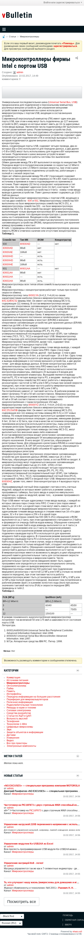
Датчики (11, 735)
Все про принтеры (17, 743)
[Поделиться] (76, 58)
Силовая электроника (19, 710)
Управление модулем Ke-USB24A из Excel (28, 843)
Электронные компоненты (21, 746)
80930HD (8, 256)
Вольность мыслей (17, 718)
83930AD (8, 248)
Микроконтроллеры (29, 36)
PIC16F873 (35, 810)
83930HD (8, 260)
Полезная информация (20, 702)
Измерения (13, 737)
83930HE (8, 264)
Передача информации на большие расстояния (33, 696)
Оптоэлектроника (16, 685)
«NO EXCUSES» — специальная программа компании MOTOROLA (42, 785)
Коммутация (13, 677)
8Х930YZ (33, 404)
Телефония (13, 721)
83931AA (8, 272)
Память (11, 691)
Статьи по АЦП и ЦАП (19, 715)
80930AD (25, 244)
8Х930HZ (7, 481)
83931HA (8, 281)
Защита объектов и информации (25, 732)
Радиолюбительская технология (25, 705)
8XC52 (13, 300)
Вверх (68, 924)
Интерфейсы (14, 694)
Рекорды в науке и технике (21, 707)
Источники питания (17, 680)
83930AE (8, 252)
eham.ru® (77, 931)
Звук (9, 729)
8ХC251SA (8, 410)
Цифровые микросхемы (20, 726)
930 (30, 200)
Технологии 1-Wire (17, 724)
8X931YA (33, 295)
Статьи (12, 36)
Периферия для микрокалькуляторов (27, 699)
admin (20, 72)
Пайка (10, 688)
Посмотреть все (21, 901)
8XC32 (5, 300)
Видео (10, 740)
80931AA (25, 268)
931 (36, 200)
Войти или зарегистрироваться (62, 2)
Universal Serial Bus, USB (63, 102)
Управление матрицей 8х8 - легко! (23, 863)
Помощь (68, 915)
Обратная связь (74, 920)
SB (16, 410)
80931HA (8, 276)
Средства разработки (19, 713)
